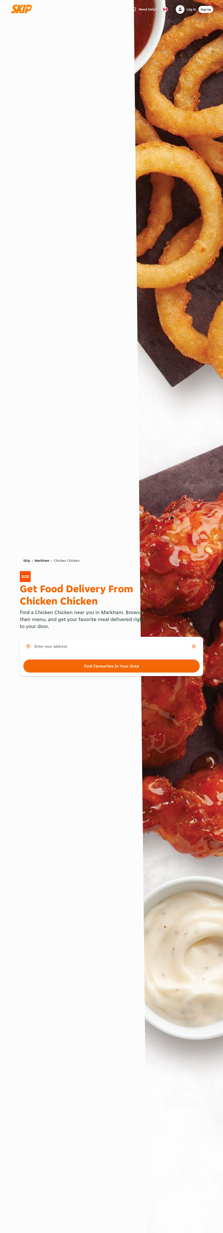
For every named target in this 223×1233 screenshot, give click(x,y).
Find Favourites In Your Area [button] (111, 666)
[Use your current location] (194, 646)
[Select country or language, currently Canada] (165, 9)
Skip (26, 560)
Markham (42, 560)
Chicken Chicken (66, 560)
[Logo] (23, 9)
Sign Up (206, 9)
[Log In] (180, 9)
